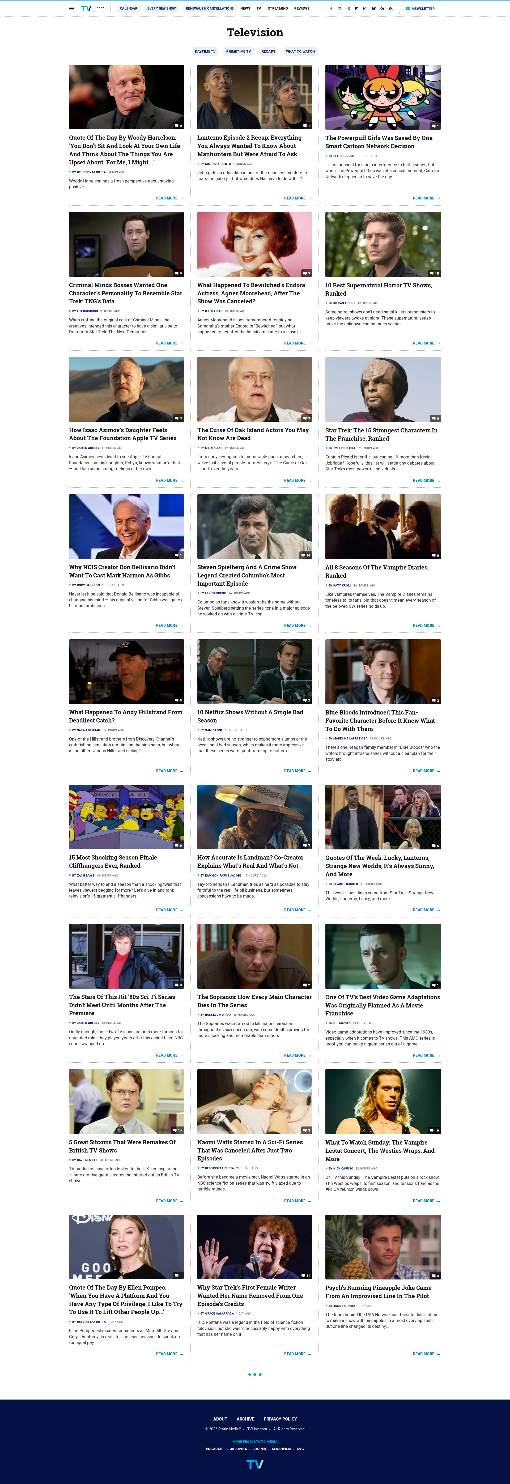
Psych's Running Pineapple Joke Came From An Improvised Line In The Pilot (378, 1292)
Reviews (301, 8)
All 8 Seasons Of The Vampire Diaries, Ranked (377, 571)
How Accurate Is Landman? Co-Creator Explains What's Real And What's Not (250, 861)
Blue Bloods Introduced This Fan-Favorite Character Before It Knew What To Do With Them (380, 720)
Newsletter (423, 8)
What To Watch (300, 51)
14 (308, 555)
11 (308, 1275)
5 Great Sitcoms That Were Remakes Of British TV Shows (122, 1146)
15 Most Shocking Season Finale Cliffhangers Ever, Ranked (113, 861)
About (220, 1419)
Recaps (268, 51)
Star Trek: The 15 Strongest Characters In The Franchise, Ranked (381, 434)
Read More (167, 198)
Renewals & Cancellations (210, 8)
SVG (300, 1448)
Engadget (215, 1448)
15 (437, 273)
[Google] (382, 8)
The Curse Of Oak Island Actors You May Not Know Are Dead (253, 434)
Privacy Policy (280, 1419)
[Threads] (348, 8)
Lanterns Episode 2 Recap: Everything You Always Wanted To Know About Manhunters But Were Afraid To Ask (249, 146)
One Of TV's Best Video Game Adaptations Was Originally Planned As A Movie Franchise (382, 1005)
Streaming (278, 8)
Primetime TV (238, 51)
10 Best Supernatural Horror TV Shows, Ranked (378, 289)
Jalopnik (238, 1448)
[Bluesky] (373, 8)
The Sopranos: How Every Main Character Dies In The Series (254, 1001)
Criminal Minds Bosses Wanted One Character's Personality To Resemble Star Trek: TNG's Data (125, 293)
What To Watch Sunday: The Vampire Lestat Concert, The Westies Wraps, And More (380, 1150)
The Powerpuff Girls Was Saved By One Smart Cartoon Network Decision (379, 142)
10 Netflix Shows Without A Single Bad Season (250, 716)
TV (259, 8)
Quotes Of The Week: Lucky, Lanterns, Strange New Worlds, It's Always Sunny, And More (379, 866)
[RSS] (390, 8)
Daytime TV (205, 51)
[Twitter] (339, 8)
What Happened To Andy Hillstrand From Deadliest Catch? (125, 716)
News (245, 8)
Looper (259, 1448)
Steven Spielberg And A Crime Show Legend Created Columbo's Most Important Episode (247, 575)
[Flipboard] (356, 8)
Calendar (128, 8)
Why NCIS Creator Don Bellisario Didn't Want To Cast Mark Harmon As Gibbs (122, 571)
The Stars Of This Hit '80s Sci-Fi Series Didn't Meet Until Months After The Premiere (122, 1005)
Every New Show (161, 8)
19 (437, 1130)
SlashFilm (281, 1448)
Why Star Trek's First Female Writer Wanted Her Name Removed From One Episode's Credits (250, 1295)
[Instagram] (365, 8)
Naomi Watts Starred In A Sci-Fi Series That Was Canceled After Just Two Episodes (250, 1150)
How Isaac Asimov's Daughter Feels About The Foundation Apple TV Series (122, 434)
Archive (245, 1419)
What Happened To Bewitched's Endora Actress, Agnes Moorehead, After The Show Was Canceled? (251, 293)
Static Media (228, 1429)
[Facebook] (331, 8)
